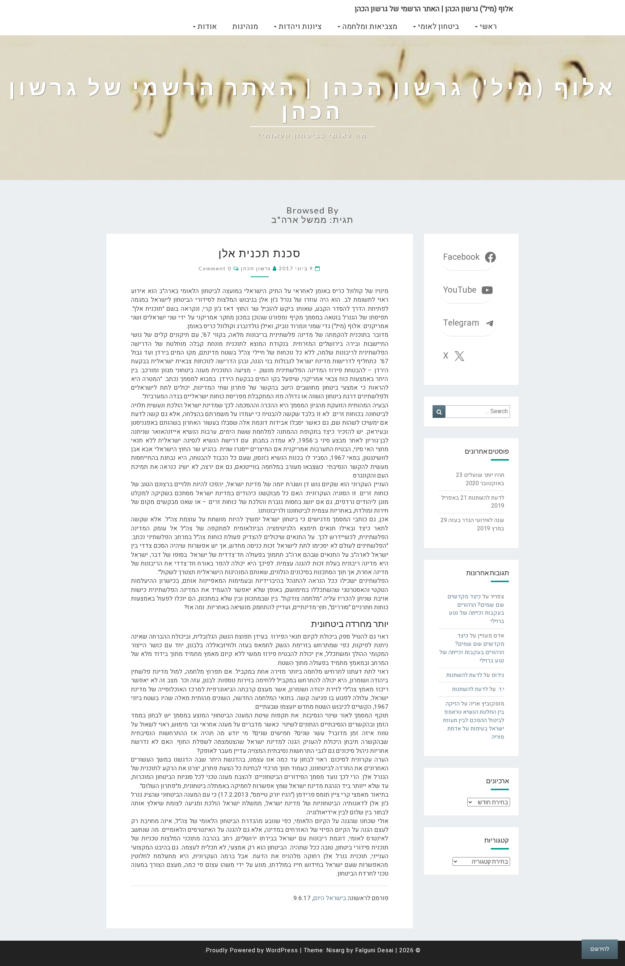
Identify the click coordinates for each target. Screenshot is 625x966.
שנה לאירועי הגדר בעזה (476, 520)
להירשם (599, 949)
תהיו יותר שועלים (484, 475)
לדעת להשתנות (486, 497)
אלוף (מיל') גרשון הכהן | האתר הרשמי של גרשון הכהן (434, 9)
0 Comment (215, 268)
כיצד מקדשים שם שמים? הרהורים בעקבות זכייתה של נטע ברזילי (475, 609)
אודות (206, 26)
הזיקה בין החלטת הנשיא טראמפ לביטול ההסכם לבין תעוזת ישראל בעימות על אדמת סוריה (473, 720)
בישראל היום (329, 898)
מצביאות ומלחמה (368, 26)
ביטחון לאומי (437, 26)
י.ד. (500, 689)
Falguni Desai (374, 950)
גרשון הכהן (256, 268)
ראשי (487, 26)
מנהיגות (245, 26)
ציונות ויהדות (299, 26)
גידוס (498, 675)
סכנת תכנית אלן (259, 252)
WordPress (282, 950)
